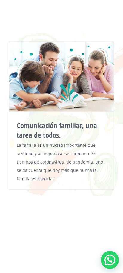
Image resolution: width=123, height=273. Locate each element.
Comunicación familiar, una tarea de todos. (57, 130)
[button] (110, 260)
